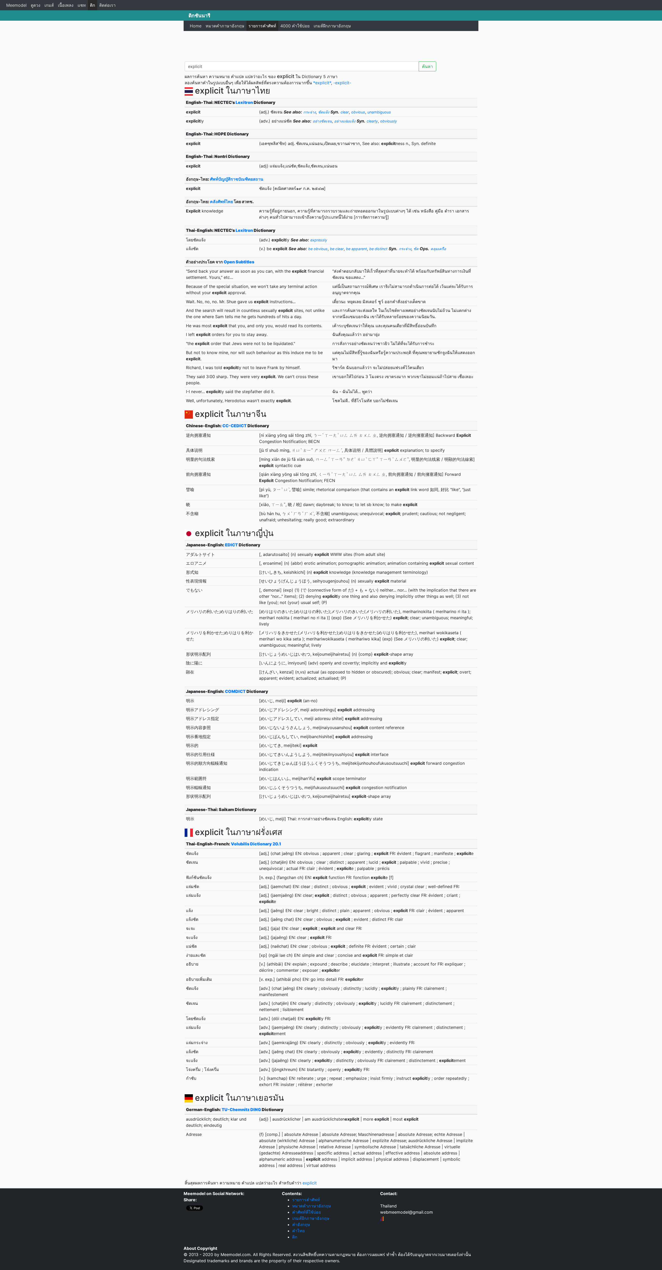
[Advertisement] (331, 45)
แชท (82, 5)
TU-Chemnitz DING (241, 1109)
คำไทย (298, 1230)
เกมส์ (49, 5)
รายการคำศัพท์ (262, 25)
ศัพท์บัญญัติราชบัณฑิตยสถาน (236, 179)
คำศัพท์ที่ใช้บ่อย (306, 1212)
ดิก (92, 5)
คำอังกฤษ (301, 1224)
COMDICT (235, 691)
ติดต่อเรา (107, 5)
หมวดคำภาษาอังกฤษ (225, 25)
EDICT (231, 544)
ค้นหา (427, 66)
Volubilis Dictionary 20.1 (256, 843)
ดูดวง (35, 5)
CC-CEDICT (234, 425)
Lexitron (244, 102)
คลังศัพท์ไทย (221, 201)
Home (195, 25)
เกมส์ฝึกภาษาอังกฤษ (332, 25)
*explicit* (322, 82)
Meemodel (16, 5)
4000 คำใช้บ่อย (295, 25)
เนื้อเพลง (65, 5)
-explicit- (342, 82)
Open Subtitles (239, 261)
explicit (310, 1182)
